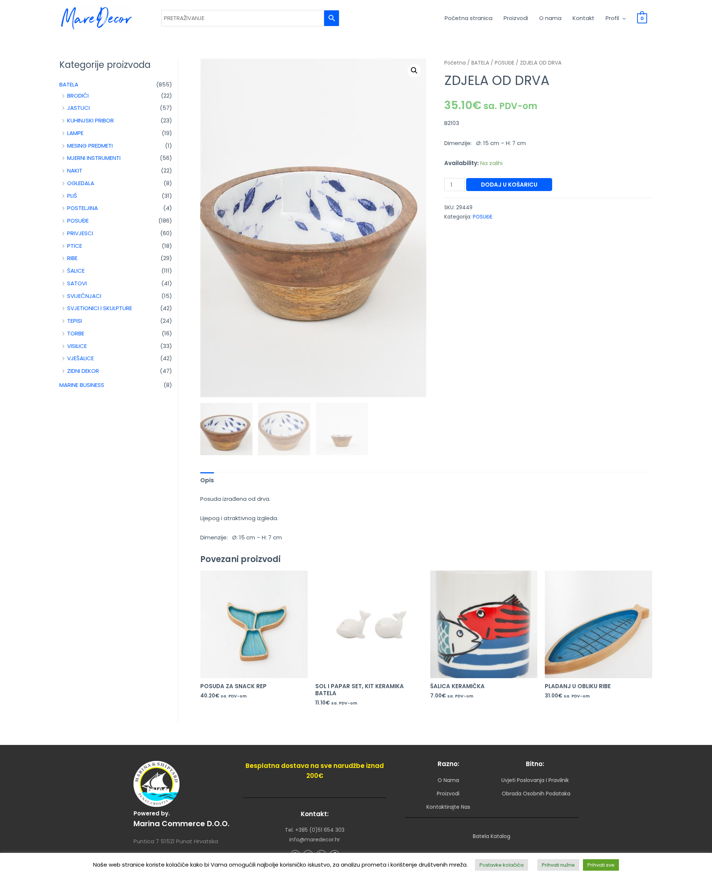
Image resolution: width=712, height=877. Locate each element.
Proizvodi (516, 18)
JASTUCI (78, 108)
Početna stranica (468, 18)
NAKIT (74, 170)
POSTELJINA (82, 208)
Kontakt (583, 18)
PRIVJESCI (80, 233)
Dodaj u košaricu (509, 184)
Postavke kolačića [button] (501, 864)
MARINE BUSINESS (81, 385)
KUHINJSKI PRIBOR (90, 120)
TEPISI (74, 321)
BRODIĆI (78, 95)
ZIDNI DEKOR (83, 371)
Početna (455, 62)
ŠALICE (76, 271)
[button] (414, 70)
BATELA (68, 84)
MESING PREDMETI (90, 146)
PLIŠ (72, 196)
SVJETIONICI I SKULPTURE (99, 308)
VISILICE (77, 346)
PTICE (74, 246)
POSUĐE (78, 220)
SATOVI (77, 283)
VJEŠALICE (80, 358)
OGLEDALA (80, 183)
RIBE (72, 258)
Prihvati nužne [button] (558, 864)
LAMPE (75, 133)
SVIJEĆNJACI (84, 296)
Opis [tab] (207, 480)
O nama (550, 18)
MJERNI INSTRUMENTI (94, 158)
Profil (612, 18)
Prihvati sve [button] (600, 864)
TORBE (75, 333)
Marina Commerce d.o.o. (182, 823)
